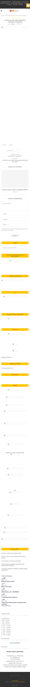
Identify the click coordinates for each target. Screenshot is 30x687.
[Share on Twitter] (20, 150)
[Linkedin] (15, 675)
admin (12, 24)
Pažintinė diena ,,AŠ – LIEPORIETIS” (10, 592)
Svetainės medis (15, 680)
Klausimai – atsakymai (18, 4)
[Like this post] (17, 150)
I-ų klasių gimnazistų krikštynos (9, 597)
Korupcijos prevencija (5, 3)
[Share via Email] (23, 150)
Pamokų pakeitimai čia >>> (7, 368)
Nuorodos (9, 4)
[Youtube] (18, 675)
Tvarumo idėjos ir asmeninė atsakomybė (11, 561)
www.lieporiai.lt (22, 681)
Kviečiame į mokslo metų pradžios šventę (11, 553)
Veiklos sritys (25, 1)
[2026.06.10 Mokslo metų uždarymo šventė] (15, 179)
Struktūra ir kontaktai (6, 1)
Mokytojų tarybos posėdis (7, 581)
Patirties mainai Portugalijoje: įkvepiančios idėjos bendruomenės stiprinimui (12, 564)
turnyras (11, 144)
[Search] (28, 11)
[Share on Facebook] (19, 150)
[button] (28, 5)
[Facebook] (11, 675)
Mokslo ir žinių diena (6, 586)
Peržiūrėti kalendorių (6, 605)
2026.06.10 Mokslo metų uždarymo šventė (15, 190)
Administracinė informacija (17, 3)
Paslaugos (26, 3)
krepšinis (4, 144)
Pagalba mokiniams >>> (7, 357)
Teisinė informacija (17, 1)
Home (2, 15)
